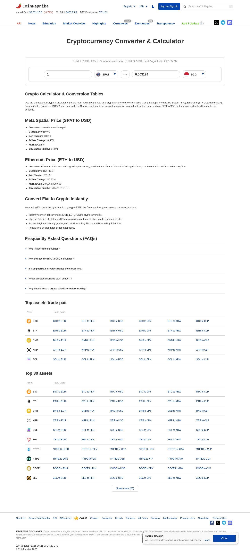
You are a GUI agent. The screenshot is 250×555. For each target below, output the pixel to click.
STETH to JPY (146, 449)
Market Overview (74, 23)
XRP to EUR (59, 349)
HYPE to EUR (60, 458)
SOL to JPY (145, 359)
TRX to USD (116, 439)
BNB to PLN (88, 340)
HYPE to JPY (146, 458)
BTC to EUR (59, 321)
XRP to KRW (174, 349)
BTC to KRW (174, 321)
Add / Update (190, 23)
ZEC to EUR (59, 478)
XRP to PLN (88, 349)
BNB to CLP (202, 340)
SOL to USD (116, 359)
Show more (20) (125, 488)
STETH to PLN (89, 449)
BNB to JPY (145, 340)
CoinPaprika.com (32, 6)
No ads (119, 518)
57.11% (103, 12)
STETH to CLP (204, 449)
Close (224, 538)
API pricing (65, 518)
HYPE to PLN (89, 458)
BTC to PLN (88, 321)
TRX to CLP (202, 439)
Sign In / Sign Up (169, 6)
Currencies (120, 23)
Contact (94, 518)
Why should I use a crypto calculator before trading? (57, 288)
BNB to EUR (59, 340)
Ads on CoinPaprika (39, 518)
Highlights (99, 23)
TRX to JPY (145, 439)
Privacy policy (187, 518)
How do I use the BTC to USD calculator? (51, 258)
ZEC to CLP (202, 478)
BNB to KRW (174, 340)
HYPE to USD (117, 458)
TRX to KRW (174, 439)
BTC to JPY (145, 321)
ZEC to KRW (174, 478)
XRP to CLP (202, 349)
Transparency (166, 23)
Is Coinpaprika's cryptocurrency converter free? (55, 268)
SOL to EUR (59, 359)
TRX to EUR (59, 439)
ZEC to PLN (88, 478)
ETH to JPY (145, 330)
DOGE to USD (117, 468)
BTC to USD (116, 321)
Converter (107, 518)
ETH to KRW (174, 330)
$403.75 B (71, 12)
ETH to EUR (59, 330)
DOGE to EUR (60, 468)
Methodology (170, 518)
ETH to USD (116, 330)
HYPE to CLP (203, 458)
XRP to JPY (145, 349)
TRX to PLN (88, 439)
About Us (20, 518)
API (19, 23)
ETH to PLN (88, 330)
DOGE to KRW (175, 468)
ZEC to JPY (145, 478)
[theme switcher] (153, 6)
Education (49, 23)
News (32, 23)
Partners (130, 518)
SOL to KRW (174, 359)
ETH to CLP (202, 330)
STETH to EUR (61, 449)
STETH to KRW (176, 449)
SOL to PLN (88, 359)
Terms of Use (219, 518)
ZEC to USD (116, 478)
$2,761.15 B (35, 12)
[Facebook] (212, 523)
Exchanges (142, 23)
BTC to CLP (202, 321)
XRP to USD (116, 349)
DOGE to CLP (203, 468)
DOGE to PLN (89, 468)
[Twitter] (216, 22)
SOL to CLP (202, 359)
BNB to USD (116, 340)
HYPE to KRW (175, 458)
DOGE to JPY (146, 468)
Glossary (155, 518)
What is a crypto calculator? (44, 248)
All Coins (143, 518)
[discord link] (229, 22)
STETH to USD (118, 449)
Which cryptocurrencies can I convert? (50, 278)
